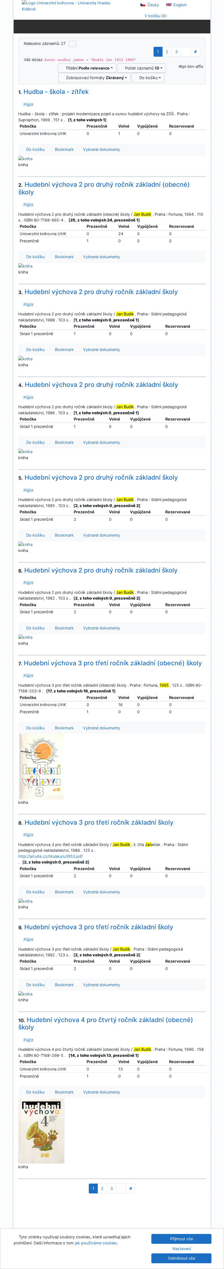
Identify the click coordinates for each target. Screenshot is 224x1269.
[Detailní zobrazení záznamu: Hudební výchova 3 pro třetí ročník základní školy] (25, 901)
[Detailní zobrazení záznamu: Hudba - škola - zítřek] (25, 158)
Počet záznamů (141, 68)
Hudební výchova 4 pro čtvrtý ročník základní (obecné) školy (105, 1023)
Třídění (86, 68)
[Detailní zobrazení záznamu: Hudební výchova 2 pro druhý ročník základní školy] (25, 358)
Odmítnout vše (181, 1258)
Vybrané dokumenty (101, 149)
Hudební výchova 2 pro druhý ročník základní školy (98, 292)
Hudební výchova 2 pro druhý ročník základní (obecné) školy (104, 188)
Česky (152, 4)
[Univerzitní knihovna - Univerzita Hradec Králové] (71, 5)
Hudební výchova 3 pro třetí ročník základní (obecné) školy (110, 663)
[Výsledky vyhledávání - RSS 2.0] (72, 44)
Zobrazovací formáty (94, 77)
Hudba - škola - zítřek (53, 92)
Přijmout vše (181, 1238)
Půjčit (27, 104)
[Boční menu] (19, 26)
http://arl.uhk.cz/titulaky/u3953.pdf (50, 856)
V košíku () (155, 15)
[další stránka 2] (186, 52)
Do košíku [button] (34, 149)
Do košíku (147, 77)
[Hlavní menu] (205, 26)
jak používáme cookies (96, 1243)
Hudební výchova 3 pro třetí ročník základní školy (95, 822)
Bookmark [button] (63, 149)
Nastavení (181, 1248)
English (179, 4)
